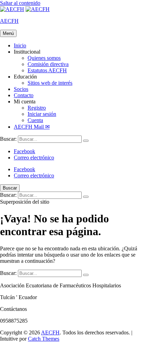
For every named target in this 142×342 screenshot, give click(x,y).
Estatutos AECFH (47, 70)
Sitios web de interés (50, 83)
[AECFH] (38, 9)
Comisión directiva (48, 64)
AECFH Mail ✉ (32, 127)
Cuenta (35, 120)
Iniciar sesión (42, 114)
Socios (21, 89)
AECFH (9, 21)
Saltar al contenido (20, 3)
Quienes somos (44, 58)
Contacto (23, 95)
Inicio (20, 45)
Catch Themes (43, 339)
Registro (37, 108)
